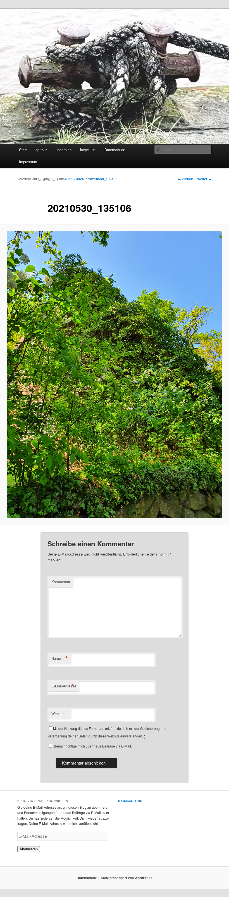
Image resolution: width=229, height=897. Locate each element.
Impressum (28, 161)
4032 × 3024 (74, 178)
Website (58, 713)
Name (59, 658)
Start (23, 149)
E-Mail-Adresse (63, 686)
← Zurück (185, 178)
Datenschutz (114, 149)
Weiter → (204, 178)
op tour (41, 149)
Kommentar (60, 581)
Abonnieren (29, 849)
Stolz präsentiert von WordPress (126, 877)
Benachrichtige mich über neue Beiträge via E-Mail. (93, 746)
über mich (63, 149)
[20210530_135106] (114, 374)
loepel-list (88, 149)
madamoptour (131, 801)
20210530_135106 (103, 178)
